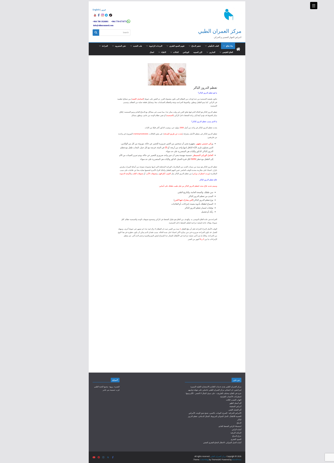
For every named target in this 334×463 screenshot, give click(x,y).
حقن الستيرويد (120, 46)
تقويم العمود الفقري (176, 46)
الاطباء (163, 52)
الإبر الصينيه (197, 52)
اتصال (152, 52)
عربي (103, 9)
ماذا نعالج (229, 46)
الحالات (176, 52)
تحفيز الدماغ (196, 46)
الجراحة (105, 46)
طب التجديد (137, 46)
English (96, 9)
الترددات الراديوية (155, 46)
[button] (224, 46)
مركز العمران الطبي (219, 30)
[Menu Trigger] (313, 5)
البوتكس (186, 52)
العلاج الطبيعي (227, 52)
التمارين (212, 52)
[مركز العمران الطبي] (238, 49)
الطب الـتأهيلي (213, 46)
